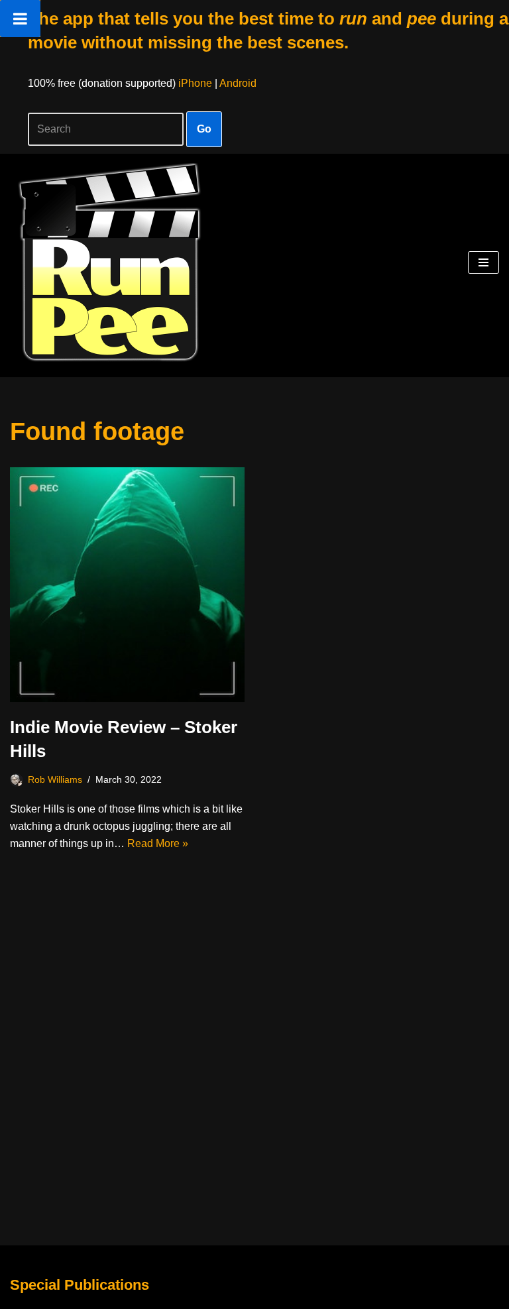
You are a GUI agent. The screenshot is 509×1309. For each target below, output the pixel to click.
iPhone (195, 83)
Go (204, 129)
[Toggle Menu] (20, 18)
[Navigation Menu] (483, 262)
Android (237, 83)
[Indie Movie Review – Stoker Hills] (127, 584)
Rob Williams (55, 779)
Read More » (157, 843)
